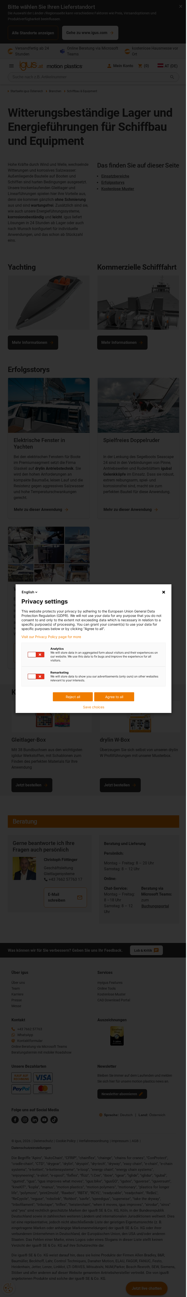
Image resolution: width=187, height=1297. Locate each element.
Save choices (93, 707)
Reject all (73, 697)
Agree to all (114, 697)
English (28, 592)
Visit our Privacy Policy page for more (51, 637)
